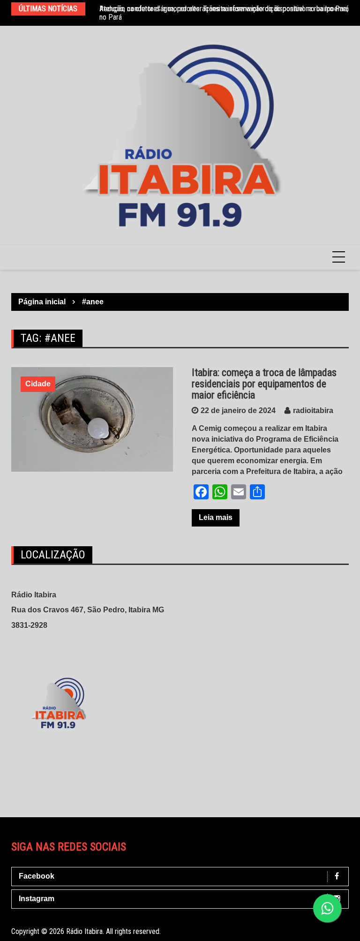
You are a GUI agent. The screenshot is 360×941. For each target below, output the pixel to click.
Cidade (38, 384)
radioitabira (313, 410)
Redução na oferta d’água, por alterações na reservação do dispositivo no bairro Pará (224, 8)
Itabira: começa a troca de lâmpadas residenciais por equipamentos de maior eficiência (264, 384)
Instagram (36, 899)
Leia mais (215, 517)
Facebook (36, 876)
